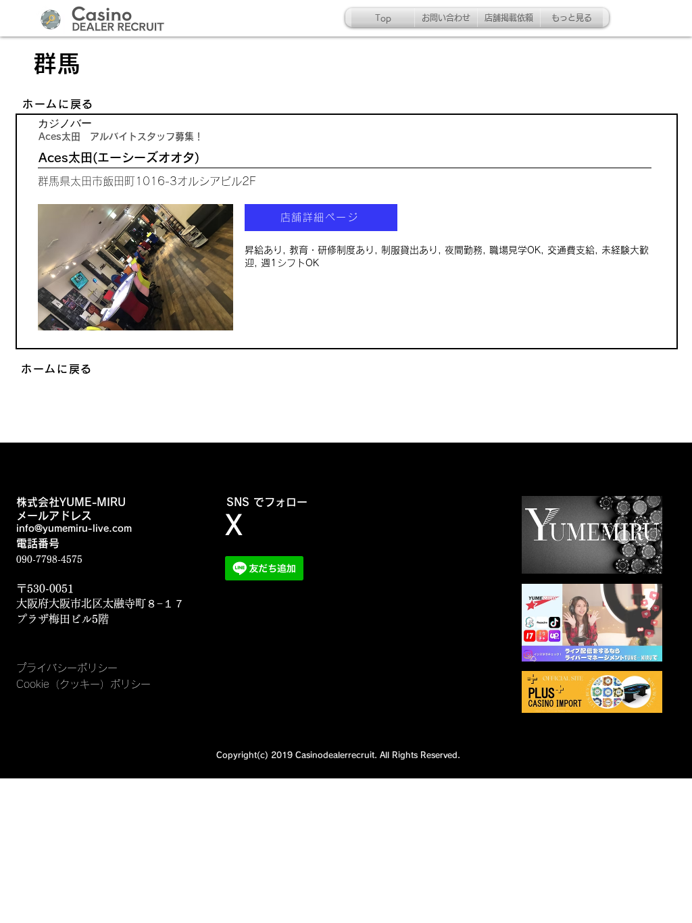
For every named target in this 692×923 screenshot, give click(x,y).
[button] (135, 267)
